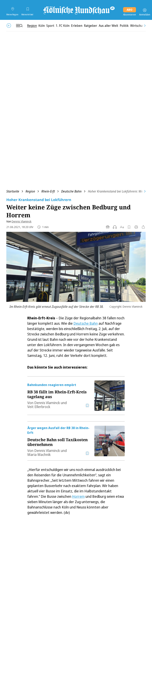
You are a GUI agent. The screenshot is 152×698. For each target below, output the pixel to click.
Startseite (12, 191)
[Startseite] (78, 10)
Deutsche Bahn (71, 191)
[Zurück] (8, 25)
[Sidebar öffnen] (19, 26)
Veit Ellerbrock (38, 406)
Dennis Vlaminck (21, 221)
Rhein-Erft (48, 191)
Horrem (78, 496)
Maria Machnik (39, 454)
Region (30, 191)
